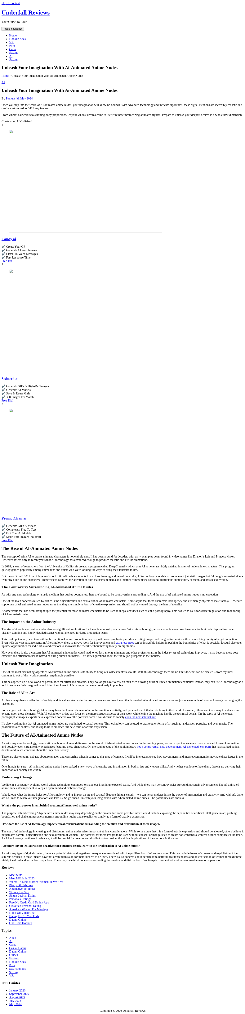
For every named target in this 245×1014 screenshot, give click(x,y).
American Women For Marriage (28, 909)
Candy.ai (9, 239)
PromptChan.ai (14, 518)
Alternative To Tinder (22, 888)
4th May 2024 (24, 98)
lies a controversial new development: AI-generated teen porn (174, 746)
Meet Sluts (15, 875)
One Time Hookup (20, 923)
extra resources (125, 642)
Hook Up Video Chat (22, 912)
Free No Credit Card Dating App (29, 902)
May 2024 (15, 1004)
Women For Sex (19, 892)
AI (10, 56)
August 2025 (17, 997)
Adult (12, 937)
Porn (12, 45)
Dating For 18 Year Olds (24, 916)
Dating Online (17, 919)
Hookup (14, 958)
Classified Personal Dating (25, 905)
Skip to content (11, 3)
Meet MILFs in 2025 (21, 878)
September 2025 (19, 993)
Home (13, 35)
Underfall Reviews (26, 12)
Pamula (10, 98)
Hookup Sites (17, 38)
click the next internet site (140, 717)
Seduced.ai (10, 379)
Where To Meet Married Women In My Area (36, 881)
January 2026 (17, 990)
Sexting (13, 52)
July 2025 (15, 1000)
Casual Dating (17, 948)
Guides (13, 955)
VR (11, 42)
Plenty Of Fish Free (21, 885)
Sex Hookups (17, 968)
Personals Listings (20, 899)
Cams (12, 49)
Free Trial (7, 261)
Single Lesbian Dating (22, 895)
